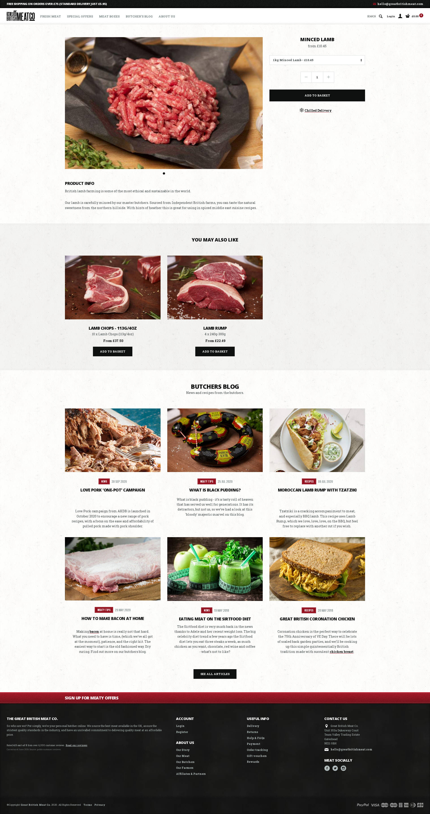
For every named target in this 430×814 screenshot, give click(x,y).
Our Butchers (185, 762)
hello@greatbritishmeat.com (400, 4)
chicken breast (341, 651)
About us (167, 16)
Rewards (253, 761)
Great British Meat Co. (36, 804)
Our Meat (182, 756)
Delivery (253, 726)
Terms (87, 804)
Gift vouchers (257, 756)
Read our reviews (76, 745)
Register (182, 732)
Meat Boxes (109, 16)
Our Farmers (184, 767)
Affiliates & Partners (191, 774)
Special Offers (80, 16)
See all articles (215, 674)
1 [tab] (164, 173)
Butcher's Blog (139, 16)
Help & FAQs (255, 738)
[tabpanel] (164, 103)
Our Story (183, 750)
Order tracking (257, 750)
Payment (253, 744)
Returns (252, 732)
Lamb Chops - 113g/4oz (113, 328)
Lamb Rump (215, 328)
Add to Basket (317, 95)
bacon (94, 631)
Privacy (99, 804)
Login (391, 16)
